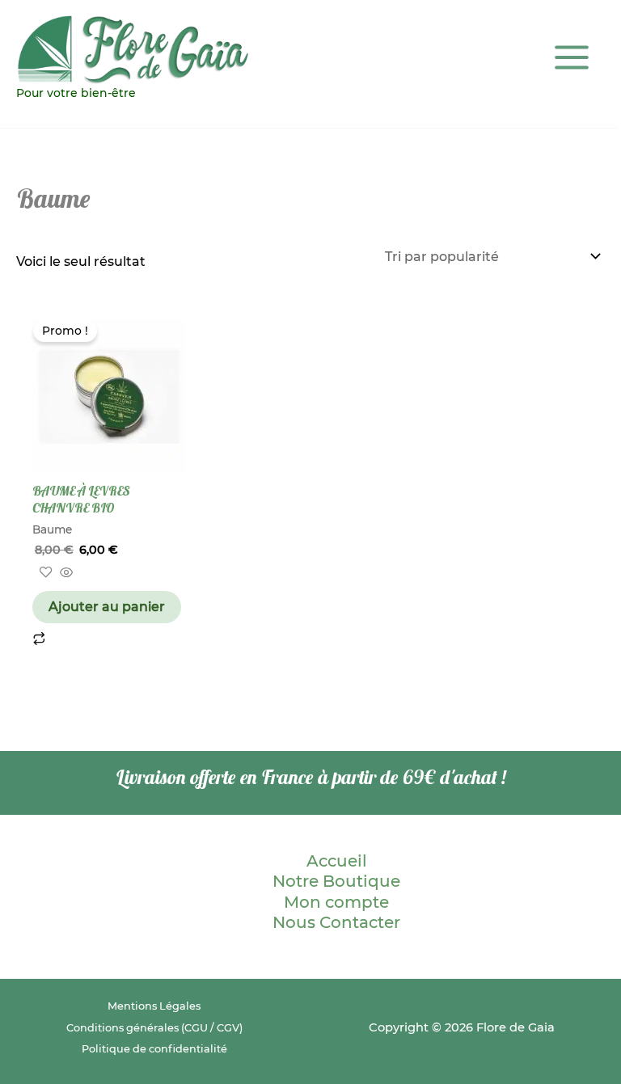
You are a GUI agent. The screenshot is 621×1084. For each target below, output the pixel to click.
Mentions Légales (154, 1006)
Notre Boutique (336, 881)
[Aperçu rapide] (65, 573)
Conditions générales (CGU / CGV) (154, 1028)
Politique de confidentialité (154, 1049)
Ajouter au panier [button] (107, 606)
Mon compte (336, 902)
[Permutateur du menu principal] (572, 57)
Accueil (336, 861)
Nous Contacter (336, 922)
